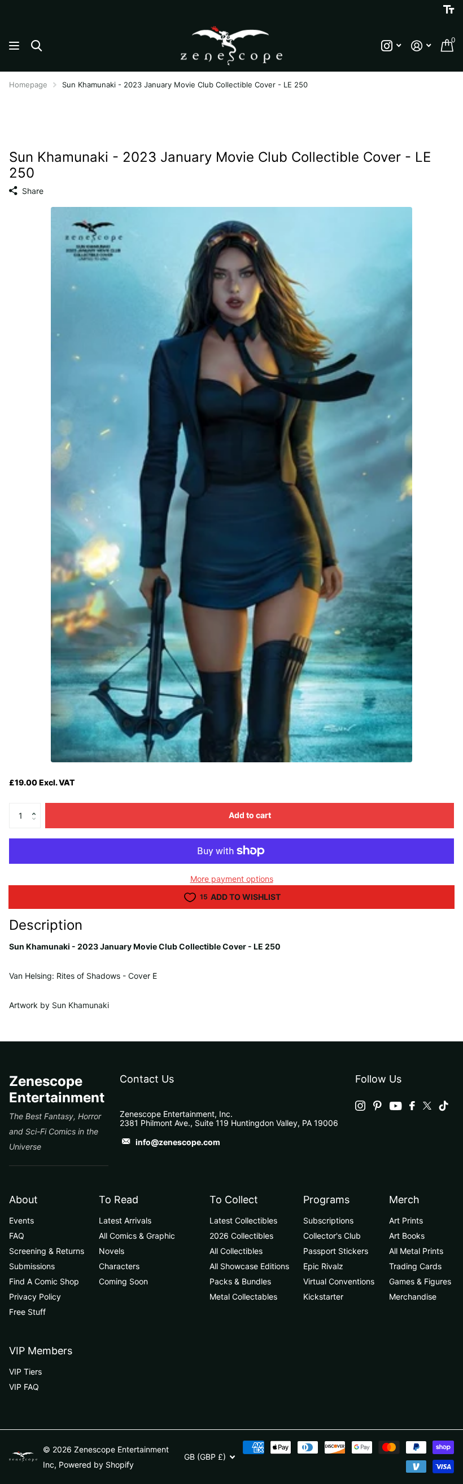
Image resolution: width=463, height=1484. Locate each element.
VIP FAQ (24, 1387)
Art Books (407, 1235)
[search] (36, 46)
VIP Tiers (25, 1371)
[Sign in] (420, 46)
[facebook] (412, 1105)
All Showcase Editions (249, 1266)
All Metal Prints (416, 1251)
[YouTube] (395, 1106)
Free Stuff (27, 1312)
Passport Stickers (335, 1251)
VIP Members (40, 1351)
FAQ (16, 1235)
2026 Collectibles (241, 1235)
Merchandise (412, 1296)
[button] (36, 806)
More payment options (231, 879)
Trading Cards (415, 1266)
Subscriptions (328, 1220)
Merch (404, 1199)
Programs (326, 1199)
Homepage (28, 84)
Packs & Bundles (240, 1281)
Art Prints (406, 1220)
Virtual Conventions (338, 1281)
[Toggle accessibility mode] (448, 9)
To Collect (233, 1199)
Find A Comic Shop (44, 1281)
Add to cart (250, 815)
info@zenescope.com (178, 1142)
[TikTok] (443, 1106)
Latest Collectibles (243, 1220)
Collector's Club (332, 1235)
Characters (119, 1266)
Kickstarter (323, 1296)
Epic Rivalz (323, 1266)
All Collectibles (236, 1251)
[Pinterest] (377, 1106)
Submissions (32, 1266)
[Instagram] (360, 1106)
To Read (118, 1199)
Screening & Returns (46, 1251)
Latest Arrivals (125, 1220)
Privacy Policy (35, 1296)
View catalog (15, 46)
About (23, 1199)
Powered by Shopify (96, 1464)
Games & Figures (420, 1281)
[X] (427, 1106)
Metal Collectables (243, 1296)
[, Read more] (391, 46)
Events (21, 1220)
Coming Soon (123, 1281)
